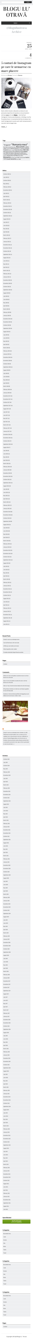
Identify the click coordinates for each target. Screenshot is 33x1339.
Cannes (8, 148)
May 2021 (5, 264)
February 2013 (6, 582)
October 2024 (6, 180)
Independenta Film (10, 151)
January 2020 (6, 315)
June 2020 (5, 299)
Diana (15, 115)
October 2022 (6, 212)
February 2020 (6, 312)
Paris (16, 155)
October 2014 (6, 518)
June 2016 (5, 454)
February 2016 (6, 466)
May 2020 (5, 302)
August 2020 (6, 293)
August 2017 (6, 409)
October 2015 (6, 479)
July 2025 (5, 177)
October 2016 (6, 441)
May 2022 (5, 228)
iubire (26, 152)
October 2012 (6, 595)
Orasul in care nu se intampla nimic (11, 639)
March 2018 (5, 386)
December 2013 (6, 550)
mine (7, 115)
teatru (27, 157)
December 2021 (6, 244)
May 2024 (5, 183)
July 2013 (5, 566)
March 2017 (5, 425)
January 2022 (6, 241)
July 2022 (5, 222)
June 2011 (5, 624)
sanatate (12, 157)
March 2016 (5, 463)
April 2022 (5, 232)
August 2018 (6, 370)
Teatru (4, 1249)
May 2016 (5, 457)
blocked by (16, 1221)
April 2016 (5, 460)
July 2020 (5, 296)
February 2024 (6, 187)
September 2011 (6, 618)
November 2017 (6, 399)
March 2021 (5, 270)
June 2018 (5, 376)
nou (5, 729)
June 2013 (5, 569)
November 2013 (6, 553)
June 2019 (5, 338)
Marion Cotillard (13, 154)
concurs (27, 148)
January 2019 (6, 354)
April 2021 (5, 267)
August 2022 (6, 219)
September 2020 (6, 289)
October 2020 (6, 286)
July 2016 (5, 450)
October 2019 (6, 325)
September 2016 (6, 444)
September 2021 (6, 254)
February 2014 (6, 544)
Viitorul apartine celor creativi (10, 649)
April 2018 (5, 383)
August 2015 (6, 486)
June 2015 (5, 492)
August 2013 (6, 563)
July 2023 (5, 193)
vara (17, 159)
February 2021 (6, 273)
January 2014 (6, 547)
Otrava (10, 75)
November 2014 (6, 515)
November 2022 (6, 209)
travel (8, 159)
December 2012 (6, 589)
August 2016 (6, 447)
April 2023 (5, 196)
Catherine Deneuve (14, 148)
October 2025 (6, 174)
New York (13, 155)
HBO (24, 150)
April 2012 (5, 605)
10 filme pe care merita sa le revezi (11, 646)
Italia (21, 152)
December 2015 (6, 473)
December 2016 (6, 434)
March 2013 (5, 579)
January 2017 (6, 431)
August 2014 (6, 524)
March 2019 (5, 347)
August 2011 (6, 621)
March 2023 (5, 199)
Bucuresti (20, 146)
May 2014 (5, 534)
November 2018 (6, 360)
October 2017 (6, 402)
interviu (17, 152)
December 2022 (6, 206)
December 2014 (6, 511)
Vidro (4, 685)
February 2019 (6, 351)
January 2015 (6, 508)
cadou (27, 147)
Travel (4, 1253)
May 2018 (5, 380)
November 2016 (6, 437)
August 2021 (6, 257)
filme (21, 150)
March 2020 (5, 309)
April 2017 (5, 421)
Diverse (20, 75)
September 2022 (6, 216)
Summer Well (22, 157)
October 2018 (6, 364)
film (19, 150)
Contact (5, 664)
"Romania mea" (19, 144)
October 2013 (6, 556)
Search (28, 2)
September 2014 (6, 521)
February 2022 (6, 238)
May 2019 (5, 341)
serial (16, 157)
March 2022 (5, 235)
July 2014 (5, 527)
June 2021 (5, 261)
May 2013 (5, 573)
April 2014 (5, 537)
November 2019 (6, 322)
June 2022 (5, 225)
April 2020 (5, 306)
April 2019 (5, 344)
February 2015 (6, 505)
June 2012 (5, 601)
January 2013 (6, 585)
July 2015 (5, 489)
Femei (16, 150)
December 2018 (6, 357)
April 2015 (5, 499)
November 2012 (6, 592)
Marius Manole (21, 154)
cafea (4, 148)
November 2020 (6, 283)
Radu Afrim (20, 155)
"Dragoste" (7, 145)
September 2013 (6, 560)
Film (4, 1243)
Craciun (5, 150)
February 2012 (6, 608)
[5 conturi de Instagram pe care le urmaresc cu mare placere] (16, 108)
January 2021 (6, 277)
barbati (9, 147)
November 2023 (6, 190)
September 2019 (6, 328)
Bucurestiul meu (7, 1233)
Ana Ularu (5, 147)
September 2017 (6, 405)
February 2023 (6, 203)
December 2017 (6, 396)
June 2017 (5, 415)
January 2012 (6, 611)
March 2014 (5, 540)
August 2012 (6, 598)
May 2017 (5, 418)
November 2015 (6, 476)
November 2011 (6, 614)
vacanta (13, 159)
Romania (6, 157)
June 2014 (5, 531)
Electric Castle (11, 150)
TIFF (4, 159)
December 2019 (6, 318)
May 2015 (5, 495)
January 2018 (6, 392)
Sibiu (18, 157)
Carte (4, 1237)
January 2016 (6, 470)
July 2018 (5, 373)
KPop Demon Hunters (8, 689)
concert (23, 148)
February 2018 (6, 389)
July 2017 (5, 412)
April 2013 (5, 576)
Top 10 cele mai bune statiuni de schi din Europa (19, 685)
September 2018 (6, 367)
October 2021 (6, 251)
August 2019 (6, 331)
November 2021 (6, 248)
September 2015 (6, 482)
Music (4, 1246)
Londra (21, 153)
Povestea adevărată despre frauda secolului (13, 652)
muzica (9, 155)
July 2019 (5, 335)
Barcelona (14, 147)
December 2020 (6, 280)
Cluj (19, 148)
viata (19, 159)
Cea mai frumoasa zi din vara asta (11, 642)
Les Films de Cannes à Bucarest (11, 153)
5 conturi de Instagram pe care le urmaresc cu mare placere (16, 67)
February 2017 (6, 428)
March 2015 (5, 502)
